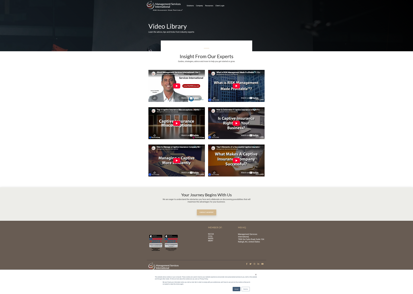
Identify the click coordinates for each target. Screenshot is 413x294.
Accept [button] (236, 289)
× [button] (256, 274)
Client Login (219, 6)
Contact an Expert (207, 212)
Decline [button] (245, 289)
